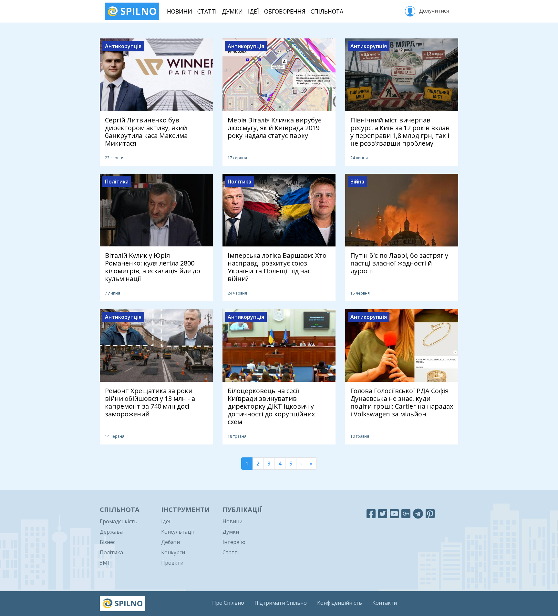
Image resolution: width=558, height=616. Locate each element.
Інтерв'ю (233, 542)
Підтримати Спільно (280, 602)
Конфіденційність (339, 602)
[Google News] (405, 513)
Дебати (170, 542)
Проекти (172, 562)
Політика (111, 552)
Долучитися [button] (433, 10)
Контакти (384, 602)
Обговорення (284, 11)
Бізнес (107, 542)
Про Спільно (228, 602)
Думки (232, 11)
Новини (179, 11)
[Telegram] (418, 513)
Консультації (177, 531)
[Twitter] (382, 513)
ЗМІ (104, 562)
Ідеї (253, 11)
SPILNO (137, 11)
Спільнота (327, 11)
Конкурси (173, 552)
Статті (207, 11)
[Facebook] (371, 513)
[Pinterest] (430, 513)
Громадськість (118, 521)
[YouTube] (394, 513)
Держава (111, 531)
